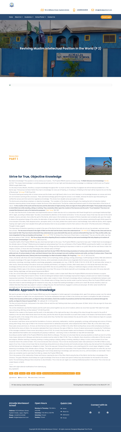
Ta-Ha (106, 181)
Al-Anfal (84, 230)
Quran (39, 373)
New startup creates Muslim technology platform (28, 385)
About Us (18, 17)
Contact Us (51, 17)
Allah (11, 373)
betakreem (14, 377)
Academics (28, 17)
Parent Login (106, 17)
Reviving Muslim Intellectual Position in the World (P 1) (91, 385)
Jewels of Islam (34, 377)
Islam (33, 373)
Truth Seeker (41, 377)
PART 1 (13, 159)
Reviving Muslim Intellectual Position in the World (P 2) (58, 373)
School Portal (39, 17)
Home (11, 17)
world (78, 373)
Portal (65, 418)
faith (16, 373)
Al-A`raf (46, 235)
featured (22, 373)
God (28, 373)
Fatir (79, 255)
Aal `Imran (50, 210)
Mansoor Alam (13, 156)
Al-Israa (21, 192)
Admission (66, 415)
